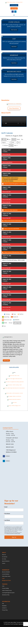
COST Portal (14, 8)
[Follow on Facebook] (13, 11)
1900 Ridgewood (10, 450)
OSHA (5, 323)
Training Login (14, 5)
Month (14, 139)
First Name (7, 513)
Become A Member (6, 572)
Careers (3, 563)
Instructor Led (7, 320)
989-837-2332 (10, 444)
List (8, 140)
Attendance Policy (5, 594)
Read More (14, 46)
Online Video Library (6, 576)
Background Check (6, 580)
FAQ (3, 603)
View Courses (14, 29)
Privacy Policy (5, 610)
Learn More (6, 360)
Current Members (5, 574)
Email (5, 506)
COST (3, 578)
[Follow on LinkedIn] (15, 11)
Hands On (15, 317)
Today (11, 145)
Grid (4, 140)
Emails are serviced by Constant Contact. (13, 533)
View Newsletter (14, 108)
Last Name (7, 520)
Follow (7, 456)
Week (18, 139)
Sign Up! (14, 537)
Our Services (4, 556)
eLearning (6, 317)
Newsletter (4, 605)
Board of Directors (5, 561)
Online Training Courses (7, 590)
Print (4, 326)
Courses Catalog (5, 588)
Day (22, 139)
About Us (4, 554)
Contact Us (4, 607)
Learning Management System (8, 592)
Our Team (4, 559)
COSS (3, 586)
